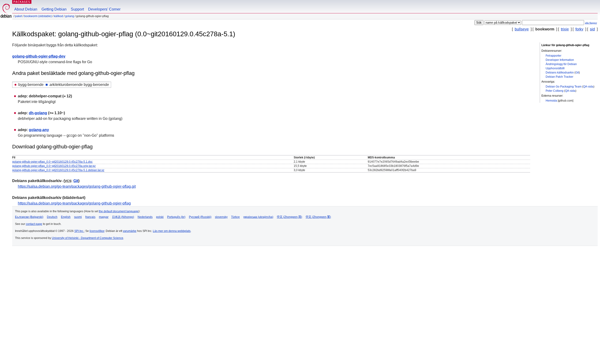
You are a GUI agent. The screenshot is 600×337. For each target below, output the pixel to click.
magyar (104, 217)
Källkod (58, 16)
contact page (34, 224)
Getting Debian (54, 9)
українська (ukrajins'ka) (258, 217)
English (66, 217)
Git (577, 72)
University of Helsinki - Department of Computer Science (87, 238)
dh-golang (38, 113)
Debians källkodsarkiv (560, 72)
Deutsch (52, 217)
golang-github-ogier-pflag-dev (38, 56)
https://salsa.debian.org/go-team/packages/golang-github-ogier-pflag (74, 203)
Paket (18, 16)
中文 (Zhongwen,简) (289, 217)
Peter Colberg (554, 90)
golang (69, 16)
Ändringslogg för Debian (561, 64)
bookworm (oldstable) (38, 16)
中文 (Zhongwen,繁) (318, 217)
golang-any (39, 130)
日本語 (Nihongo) (123, 217)
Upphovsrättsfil (555, 68)
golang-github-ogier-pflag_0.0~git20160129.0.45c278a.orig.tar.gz (54, 166)
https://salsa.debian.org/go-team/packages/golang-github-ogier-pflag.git (77, 186)
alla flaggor (591, 23)
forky (579, 29)
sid (592, 29)
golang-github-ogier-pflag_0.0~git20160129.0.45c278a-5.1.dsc (52, 161)
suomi (78, 217)
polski (160, 217)
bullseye (522, 29)
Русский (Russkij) (200, 217)
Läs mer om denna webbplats (172, 231)
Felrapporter (553, 55)
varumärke (129, 231)
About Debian (25, 9)
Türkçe (235, 217)
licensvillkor (97, 231)
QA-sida (588, 86)
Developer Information (560, 60)
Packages (21, 2)
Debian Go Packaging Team (563, 86)
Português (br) (176, 217)
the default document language (119, 211)
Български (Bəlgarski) (29, 217)
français (90, 217)
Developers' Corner (104, 9)
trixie (565, 29)
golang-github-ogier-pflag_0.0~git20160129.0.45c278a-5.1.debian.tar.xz (58, 170)
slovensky (221, 217)
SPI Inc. (79, 231)
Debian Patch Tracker (559, 76)
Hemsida (551, 100)
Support (77, 9)
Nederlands (145, 217)
